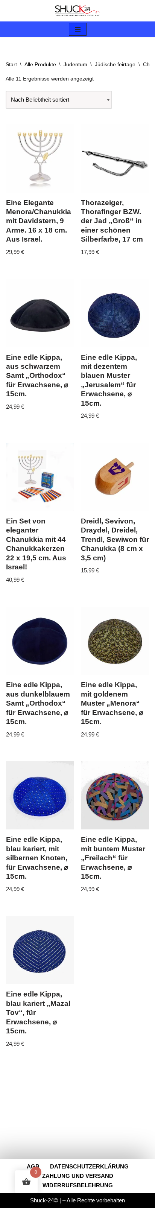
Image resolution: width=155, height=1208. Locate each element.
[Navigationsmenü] (78, 29)
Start (11, 64)
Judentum (75, 64)
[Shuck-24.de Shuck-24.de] (77, 10)
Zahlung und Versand (77, 1176)
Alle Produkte (40, 64)
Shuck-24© (44, 1200)
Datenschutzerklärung (89, 1166)
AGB (33, 1166)
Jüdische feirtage (115, 64)
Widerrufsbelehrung (78, 1185)
